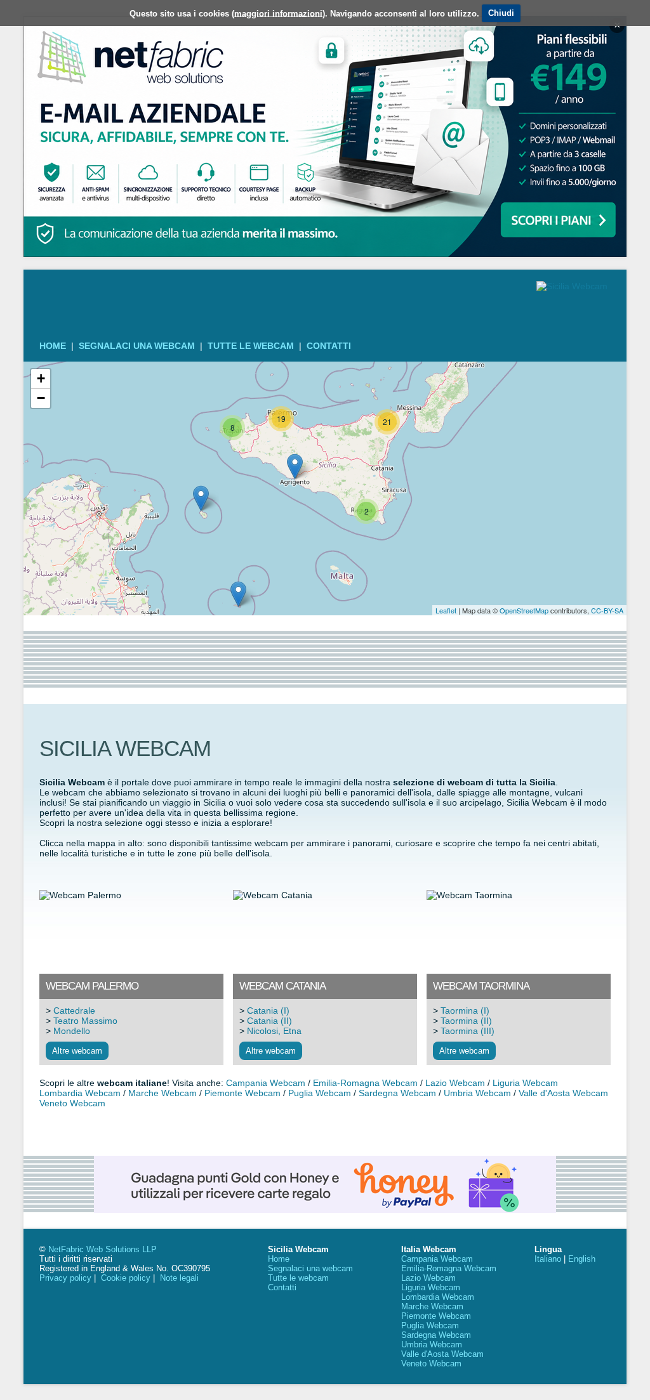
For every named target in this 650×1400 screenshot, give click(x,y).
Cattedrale (74, 1010)
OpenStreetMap (524, 610)
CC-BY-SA (607, 610)
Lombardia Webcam (80, 1093)
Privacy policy (65, 1278)
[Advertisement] (325, 659)
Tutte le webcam (251, 346)
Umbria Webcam (477, 1093)
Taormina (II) (466, 1021)
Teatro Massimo (85, 1021)
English (581, 1259)
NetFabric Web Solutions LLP (102, 1249)
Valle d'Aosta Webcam (563, 1093)
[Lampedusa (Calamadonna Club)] (238, 594)
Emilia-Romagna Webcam (365, 1083)
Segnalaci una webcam (137, 346)
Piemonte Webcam (242, 1093)
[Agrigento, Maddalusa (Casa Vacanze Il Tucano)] (295, 467)
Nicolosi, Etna (274, 1031)
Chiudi (501, 13)
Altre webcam (77, 1051)
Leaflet (445, 610)
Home (52, 346)
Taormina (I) (465, 1010)
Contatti (329, 346)
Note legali (179, 1278)
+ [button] (41, 378)
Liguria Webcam (525, 1083)
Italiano (547, 1259)
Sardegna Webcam (397, 1093)
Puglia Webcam (319, 1093)
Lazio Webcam (455, 1083)
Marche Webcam (162, 1093)
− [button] (41, 398)
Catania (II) (269, 1021)
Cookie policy (125, 1278)
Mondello (71, 1031)
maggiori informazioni (278, 13)
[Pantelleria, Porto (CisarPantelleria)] (201, 498)
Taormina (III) (467, 1031)
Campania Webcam (265, 1083)
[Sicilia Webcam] (571, 286)
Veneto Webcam (72, 1103)
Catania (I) (268, 1010)
